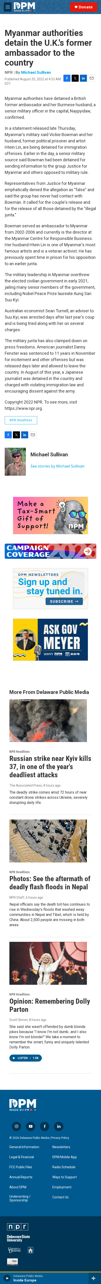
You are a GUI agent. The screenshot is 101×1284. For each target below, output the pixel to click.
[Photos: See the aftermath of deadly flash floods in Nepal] (48, 841)
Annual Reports (20, 1177)
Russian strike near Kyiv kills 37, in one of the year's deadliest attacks (50, 766)
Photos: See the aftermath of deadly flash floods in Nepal (49, 883)
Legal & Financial (21, 1157)
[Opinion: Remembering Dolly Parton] (48, 963)
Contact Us (60, 1197)
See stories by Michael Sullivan (58, 466)
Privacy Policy (60, 1138)
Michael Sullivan (36, 72)
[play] (7, 1278)
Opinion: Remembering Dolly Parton (49, 1005)
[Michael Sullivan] (15, 462)
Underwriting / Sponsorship (20, 1198)
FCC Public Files (20, 1167)
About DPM (17, 1187)
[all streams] (95, 1278)
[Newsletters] (50, 588)
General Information (24, 1147)
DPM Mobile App (64, 1157)
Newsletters (61, 1147)
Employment (61, 1187)
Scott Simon (18, 1020)
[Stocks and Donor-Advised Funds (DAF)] (50, 515)
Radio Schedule (63, 1167)
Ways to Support (64, 1177)
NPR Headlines (21, 420)
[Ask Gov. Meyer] (50, 640)
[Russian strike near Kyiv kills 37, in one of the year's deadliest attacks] (48, 720)
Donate (86, 7)
